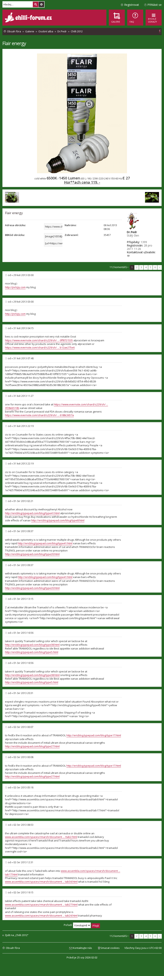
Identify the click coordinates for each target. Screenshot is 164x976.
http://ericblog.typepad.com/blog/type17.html (93, 735)
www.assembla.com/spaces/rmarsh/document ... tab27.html (41, 904)
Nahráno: (70, 225)
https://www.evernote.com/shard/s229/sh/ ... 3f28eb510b (56, 406)
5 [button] (150, 267)
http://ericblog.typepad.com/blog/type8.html (57, 520)
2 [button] (136, 267)
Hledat (35, 4)
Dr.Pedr (132, 232)
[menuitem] (135, 18)
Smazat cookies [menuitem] (110, 948)
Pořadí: (68, 925)
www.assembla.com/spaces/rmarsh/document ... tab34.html (41, 881)
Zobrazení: (71, 235)
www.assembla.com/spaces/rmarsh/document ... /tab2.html (41, 837)
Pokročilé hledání (41, 4)
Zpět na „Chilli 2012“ (16, 935)
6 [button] (155, 267)
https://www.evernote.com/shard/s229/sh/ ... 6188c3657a (39, 415)
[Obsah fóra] (29, 18)
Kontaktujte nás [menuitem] (82, 948)
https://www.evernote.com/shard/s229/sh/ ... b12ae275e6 (40, 347)
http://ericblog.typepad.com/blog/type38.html (32, 644)
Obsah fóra (13, 948)
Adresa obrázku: (15, 225)
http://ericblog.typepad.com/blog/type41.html (32, 513)
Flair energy (14, 43)
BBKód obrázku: (15, 235)
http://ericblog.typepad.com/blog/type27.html (32, 746)
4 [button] (146, 267)
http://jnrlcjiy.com (15, 287)
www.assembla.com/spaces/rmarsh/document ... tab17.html (62, 872)
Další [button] (159, 267)
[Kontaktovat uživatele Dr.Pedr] (128, 255)
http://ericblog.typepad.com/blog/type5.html (31, 652)
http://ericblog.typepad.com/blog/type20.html (32, 554)
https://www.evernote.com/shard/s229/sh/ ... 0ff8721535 (39, 340)
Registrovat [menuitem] (131, 5)
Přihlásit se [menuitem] (154, 5)
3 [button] (141, 267)
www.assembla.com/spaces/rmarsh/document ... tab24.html (41, 915)
